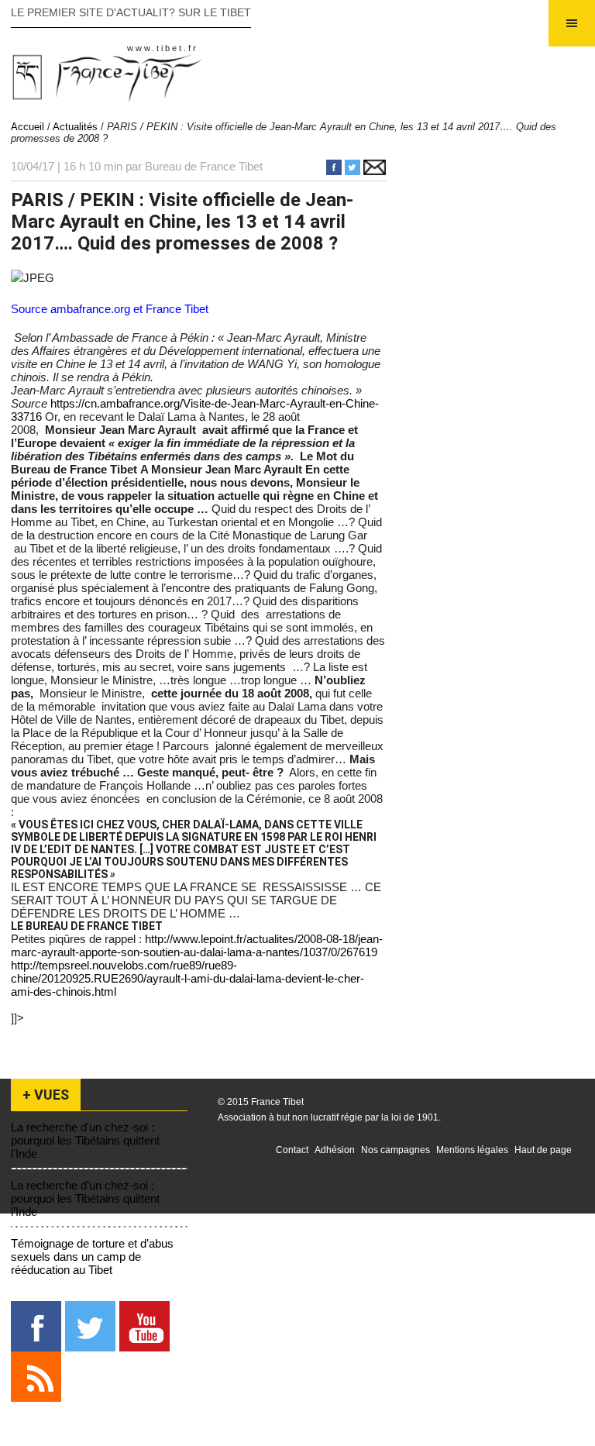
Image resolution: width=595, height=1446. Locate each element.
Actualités (75, 127)
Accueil (27, 127)
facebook (36, 1326)
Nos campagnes (395, 1150)
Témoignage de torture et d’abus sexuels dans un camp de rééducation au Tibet (92, 1256)
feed (36, 1376)
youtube (144, 1326)
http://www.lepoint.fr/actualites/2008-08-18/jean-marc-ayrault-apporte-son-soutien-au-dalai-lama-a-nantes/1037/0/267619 (197, 945)
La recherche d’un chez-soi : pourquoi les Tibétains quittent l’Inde (85, 1198)
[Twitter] (354, 170)
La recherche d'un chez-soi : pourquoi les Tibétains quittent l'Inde (85, 1140)
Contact (292, 1150)
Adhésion (335, 1150)
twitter (90, 1326)
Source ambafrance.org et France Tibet (109, 308)
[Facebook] (335, 170)
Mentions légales (472, 1150)
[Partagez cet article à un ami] (374, 170)
